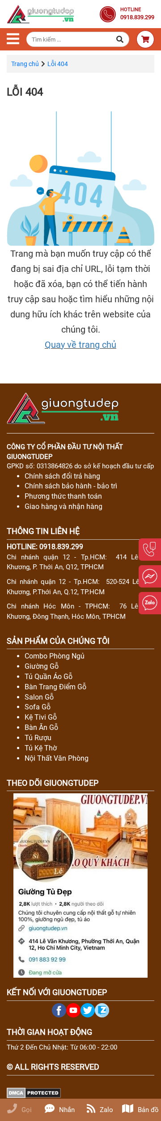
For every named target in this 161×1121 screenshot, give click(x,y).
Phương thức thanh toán (63, 496)
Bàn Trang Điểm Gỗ (55, 687)
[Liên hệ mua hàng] (150, 549)
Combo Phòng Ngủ (55, 656)
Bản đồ (148, 1110)
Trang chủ (25, 63)
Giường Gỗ (42, 666)
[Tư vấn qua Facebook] (150, 576)
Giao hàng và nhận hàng (63, 506)
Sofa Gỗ (38, 707)
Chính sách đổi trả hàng (62, 476)
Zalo (106, 1110)
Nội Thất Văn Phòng (57, 758)
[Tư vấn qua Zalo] (150, 603)
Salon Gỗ (39, 697)
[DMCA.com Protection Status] (34, 1092)
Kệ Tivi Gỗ (41, 717)
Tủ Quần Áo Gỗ (48, 676)
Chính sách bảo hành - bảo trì (71, 486)
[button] (120, 39)
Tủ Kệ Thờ (41, 748)
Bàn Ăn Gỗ (41, 727)
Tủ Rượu (38, 737)
